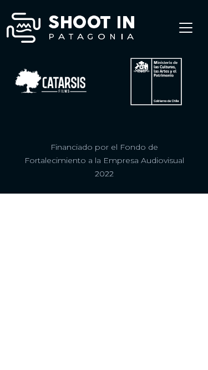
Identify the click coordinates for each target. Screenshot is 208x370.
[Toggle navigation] (185, 28)
